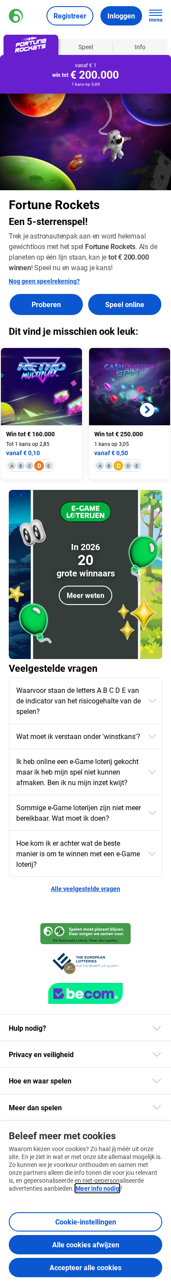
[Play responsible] (85, 933)
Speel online (124, 304)
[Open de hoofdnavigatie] (155, 16)
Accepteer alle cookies (85, 1267)
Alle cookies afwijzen (85, 1244)
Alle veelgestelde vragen (85, 888)
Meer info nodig (97, 1188)
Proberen (46, 304)
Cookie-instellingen (85, 1221)
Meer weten (85, 595)
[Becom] (85, 993)
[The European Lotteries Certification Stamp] (85, 963)
